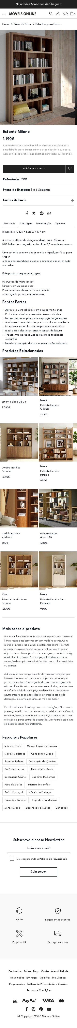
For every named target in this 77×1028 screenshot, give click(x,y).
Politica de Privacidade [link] (53, 859)
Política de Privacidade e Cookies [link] (47, 984)
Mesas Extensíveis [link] (42, 769)
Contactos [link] (14, 971)
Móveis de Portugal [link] (40, 792)
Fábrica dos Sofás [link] (39, 784)
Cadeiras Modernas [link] (43, 777)
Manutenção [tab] (43, 223)
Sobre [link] (27, 971)
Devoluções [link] (17, 978)
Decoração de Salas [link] (38, 808)
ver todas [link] (62, 808)
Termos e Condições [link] (39, 990)
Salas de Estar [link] (22, 24)
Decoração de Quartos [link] (42, 761)
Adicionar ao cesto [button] (34, 168)
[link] (22, 13)
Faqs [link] (36, 971)
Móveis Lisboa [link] (13, 746)
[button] (4, 13)
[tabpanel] (38, 77)
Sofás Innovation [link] (15, 769)
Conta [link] (45, 971)
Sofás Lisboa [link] (12, 808)
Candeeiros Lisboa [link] (42, 754)
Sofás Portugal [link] (14, 792)
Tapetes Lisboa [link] (14, 761)
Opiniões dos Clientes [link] (53, 978)
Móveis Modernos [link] (15, 754)
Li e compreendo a (42, 859)
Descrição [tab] (10, 223)
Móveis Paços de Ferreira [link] (42, 746)
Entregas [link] (32, 978)
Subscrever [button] (38, 871)
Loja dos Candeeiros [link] (44, 800)
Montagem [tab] (26, 223)
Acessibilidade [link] (60, 971)
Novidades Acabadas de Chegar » (38, 4)
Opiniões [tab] (60, 223)
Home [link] (5, 24)
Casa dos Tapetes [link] (15, 800)
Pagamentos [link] (17, 984)
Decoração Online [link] (15, 777)
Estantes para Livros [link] (48, 24)
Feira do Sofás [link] (13, 784)
